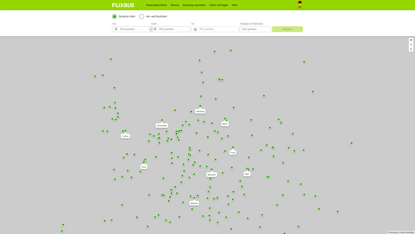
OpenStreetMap (407, 232)
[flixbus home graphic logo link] (123, 5)
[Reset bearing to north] (411, 49)
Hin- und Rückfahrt (156, 16)
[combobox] (134, 29)
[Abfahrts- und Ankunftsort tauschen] (151, 29)
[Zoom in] (411, 40)
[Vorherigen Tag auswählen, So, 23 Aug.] (230, 29)
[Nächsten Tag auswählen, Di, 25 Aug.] (235, 29)
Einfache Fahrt (127, 16)
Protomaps (393, 232)
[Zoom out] (411, 44)
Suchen (287, 29)
